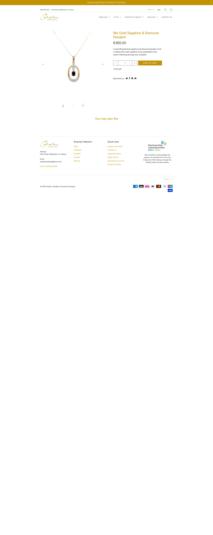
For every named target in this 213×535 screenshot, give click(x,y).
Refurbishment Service (116, 161)
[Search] (165, 9)
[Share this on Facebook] (129, 78)
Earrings (77, 157)
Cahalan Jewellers (52, 186)
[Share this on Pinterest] (132, 78)
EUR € (149, 10)
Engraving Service (114, 154)
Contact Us (166, 17)
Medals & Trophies (114, 164)
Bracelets (77, 154)
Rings (76, 146)
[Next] (102, 64)
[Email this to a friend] (135, 78)
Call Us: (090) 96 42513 (48, 166)
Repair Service (113, 157)
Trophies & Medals (133, 17)
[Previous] (43, 64)
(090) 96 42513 (44, 10)
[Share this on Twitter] (126, 78)
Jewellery (103, 17)
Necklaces (77, 150)
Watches (77, 161)
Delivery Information (115, 146)
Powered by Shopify (67, 186)
